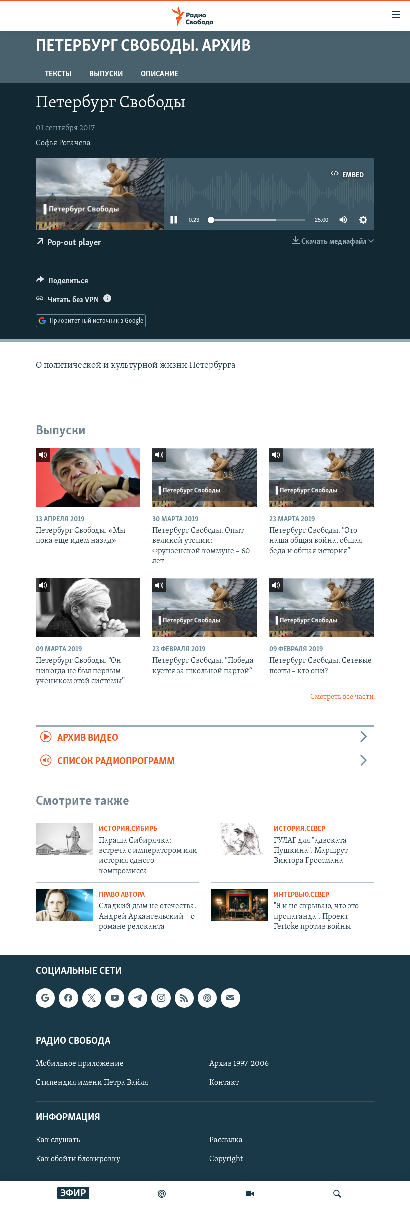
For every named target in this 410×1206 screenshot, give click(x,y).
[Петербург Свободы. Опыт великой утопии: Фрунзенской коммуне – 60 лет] (204, 477)
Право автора (122, 895)
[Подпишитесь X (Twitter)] (92, 997)
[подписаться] (230, 997)
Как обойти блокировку (78, 1159)
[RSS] (184, 997)
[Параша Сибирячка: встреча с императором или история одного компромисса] (64, 839)
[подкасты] (162, 1193)
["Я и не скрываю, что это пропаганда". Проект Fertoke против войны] (239, 905)
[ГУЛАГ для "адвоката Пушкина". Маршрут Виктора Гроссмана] (239, 839)
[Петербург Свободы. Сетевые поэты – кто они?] (322, 607)
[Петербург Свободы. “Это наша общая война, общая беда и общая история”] (322, 477)
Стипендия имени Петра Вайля (92, 1083)
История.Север (300, 829)
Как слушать (58, 1140)
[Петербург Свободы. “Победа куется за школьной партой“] (204, 607)
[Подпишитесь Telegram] (138, 997)
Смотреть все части (342, 697)
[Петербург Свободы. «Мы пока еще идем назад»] (88, 477)
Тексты (58, 74)
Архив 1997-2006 (239, 1064)
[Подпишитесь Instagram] (161, 997)
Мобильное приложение (80, 1064)
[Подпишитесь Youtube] (115, 997)
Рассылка (226, 1140)
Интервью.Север (302, 895)
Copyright (226, 1159)
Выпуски (106, 74)
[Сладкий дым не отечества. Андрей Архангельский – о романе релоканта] (64, 905)
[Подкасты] (207, 997)
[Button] (62, 283)
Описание (159, 74)
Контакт (224, 1083)
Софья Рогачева (63, 143)
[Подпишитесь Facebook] (68, 997)
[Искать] (337, 1193)
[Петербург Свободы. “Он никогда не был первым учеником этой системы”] (88, 607)
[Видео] (250, 1193)
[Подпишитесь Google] (45, 997)
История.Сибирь (128, 829)
